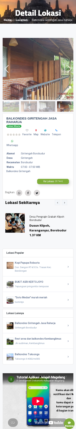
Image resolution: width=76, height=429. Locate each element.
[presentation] (57, 202)
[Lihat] (38, 69)
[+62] (56, 130)
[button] (69, 69)
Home (7, 20)
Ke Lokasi (53, 181)
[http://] (45, 130)
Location (22, 20)
